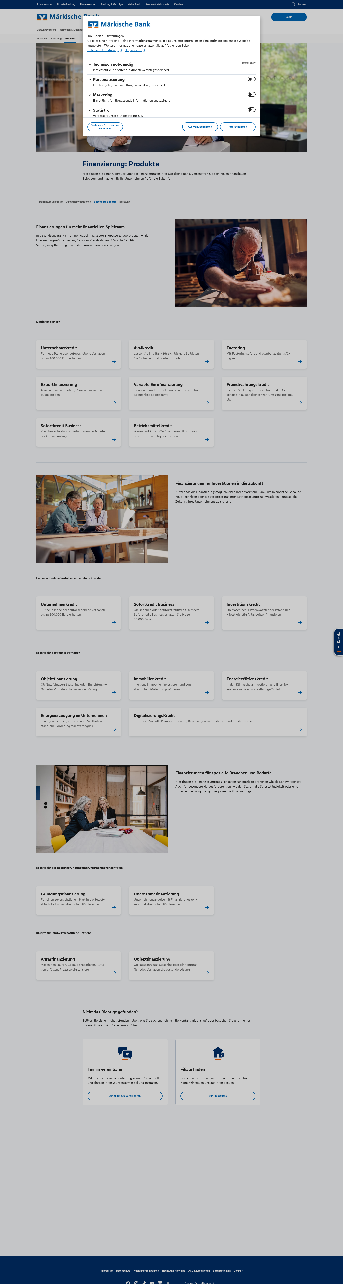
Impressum (133, 50)
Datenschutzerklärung (103, 50)
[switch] (252, 79)
